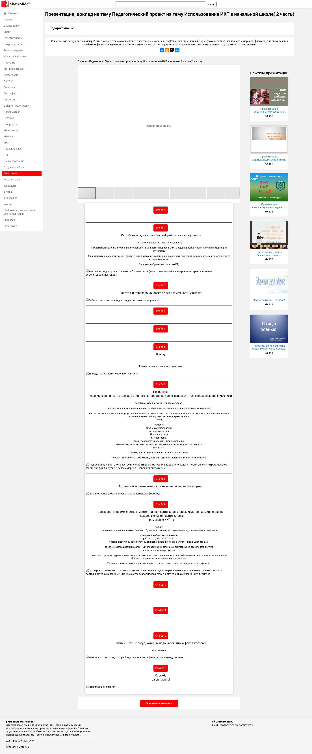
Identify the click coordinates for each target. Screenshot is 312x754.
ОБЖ (6, 155)
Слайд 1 (160, 210)
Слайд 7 (160, 384)
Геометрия (10, 99)
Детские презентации (16, 105)
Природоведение (14, 44)
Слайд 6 (160, 346)
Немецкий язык (13, 148)
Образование (12, 25)
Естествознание (13, 38)
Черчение (9, 62)
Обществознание (14, 161)
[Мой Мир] (177, 50)
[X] (172, 50)
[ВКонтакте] (162, 50)
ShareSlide (20, 3)
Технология (10, 185)
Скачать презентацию (159, 703)
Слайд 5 (160, 328)
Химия (7, 204)
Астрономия (11, 75)
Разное (8, 19)
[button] (237, 68)
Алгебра (8, 81)
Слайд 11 (160, 610)
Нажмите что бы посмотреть (236, 725)
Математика (11, 130)
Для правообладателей (20, 740)
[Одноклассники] (167, 50)
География (10, 93)
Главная (13, 13)
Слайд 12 (160, 635)
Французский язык (15, 56)
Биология (9, 87)
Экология (9, 220)
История (9, 118)
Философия (10, 198)
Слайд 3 (160, 285)
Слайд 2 (160, 227)
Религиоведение (13, 50)
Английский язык (14, 68)
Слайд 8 (160, 478)
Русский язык (12, 179)
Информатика (12, 111)
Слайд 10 (160, 584)
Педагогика (11, 173)
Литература (11, 124)
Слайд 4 (160, 311)
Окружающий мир (14, 167)
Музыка (8, 136)
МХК (6, 142)
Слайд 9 (160, 504)
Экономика (10, 226)
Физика (8, 191)
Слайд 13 (160, 668)
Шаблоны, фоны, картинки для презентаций (19, 211)
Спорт (7, 31)
